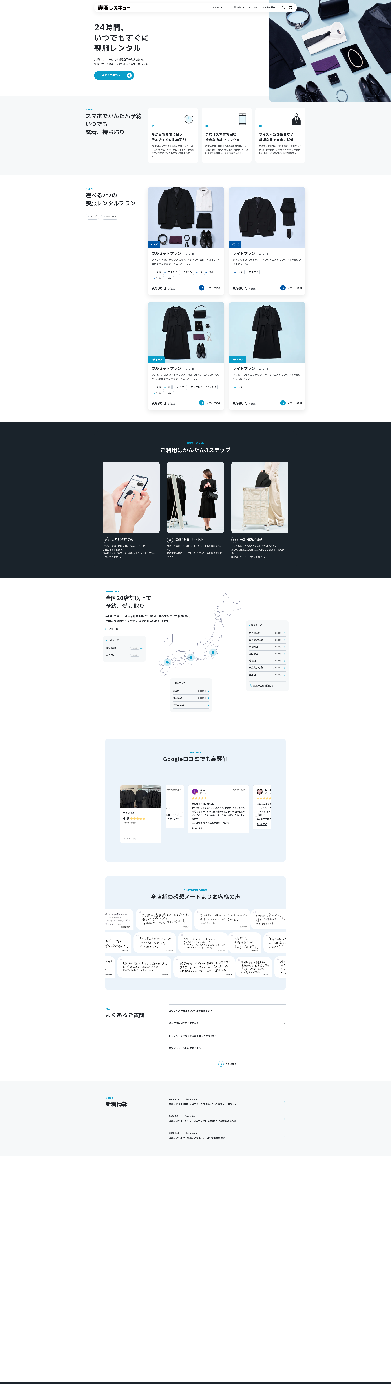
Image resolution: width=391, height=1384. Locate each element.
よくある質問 (269, 7)
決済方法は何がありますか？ (184, 1023)
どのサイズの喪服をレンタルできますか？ (190, 1011)
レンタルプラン (219, 7)
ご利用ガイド (237, 7)
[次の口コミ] (256, 814)
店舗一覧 (253, 7)
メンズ (93, 216)
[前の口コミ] (181, 814)
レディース (111, 216)
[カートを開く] (290, 7)
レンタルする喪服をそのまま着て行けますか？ (193, 1036)
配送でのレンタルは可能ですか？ (186, 1048)
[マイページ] (283, 7)
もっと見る (197, 828)
